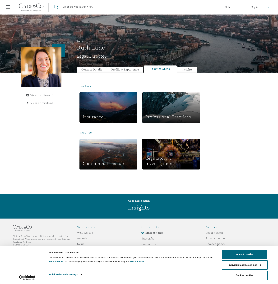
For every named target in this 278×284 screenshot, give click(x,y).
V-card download (41, 103)
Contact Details (91, 69)
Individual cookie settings (63, 274)
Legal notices (215, 232)
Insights (187, 69)
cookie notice (56, 261)
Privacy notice (215, 238)
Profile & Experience (125, 69)
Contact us (148, 244)
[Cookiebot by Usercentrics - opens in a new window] (27, 277)
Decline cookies (245, 275)
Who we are (85, 232)
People (80, 41)
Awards (82, 238)
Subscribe (148, 238)
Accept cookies (244, 254)
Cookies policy (215, 244)
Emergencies (154, 232)
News (80, 244)
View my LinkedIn (42, 95)
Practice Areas (160, 69)
